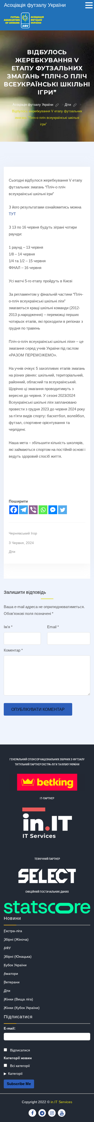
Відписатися (19, 1050)
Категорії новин (18, 1058)
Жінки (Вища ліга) (18, 999)
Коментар (13, 650)
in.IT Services (61, 1102)
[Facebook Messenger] (52, 509)
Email (53, 627)
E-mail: (10, 1028)
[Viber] (33, 509)
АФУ (7, 948)
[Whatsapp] (43, 509)
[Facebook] (13, 509)
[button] (89, 6)
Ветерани (12, 982)
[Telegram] (23, 509)
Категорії (15, 1074)
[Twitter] (62, 509)
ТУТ (12, 214)
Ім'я (8, 627)
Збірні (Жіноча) (16, 939)
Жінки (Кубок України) (22, 1008)
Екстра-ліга (13, 931)
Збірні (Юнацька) (18, 956)
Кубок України (15, 965)
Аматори (11, 974)
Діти (12, 552)
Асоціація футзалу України (35, 5)
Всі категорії (19, 1066)
